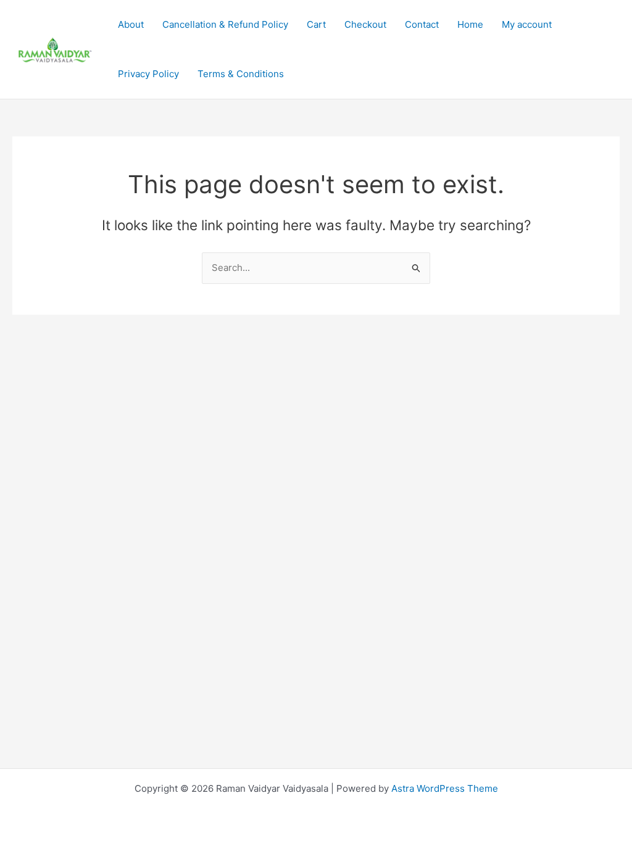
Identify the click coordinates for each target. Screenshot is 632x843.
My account (527, 24)
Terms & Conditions (241, 74)
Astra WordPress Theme (444, 788)
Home (470, 24)
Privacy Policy (148, 74)
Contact (422, 24)
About (131, 24)
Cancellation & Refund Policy (225, 24)
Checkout (365, 24)
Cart (316, 24)
